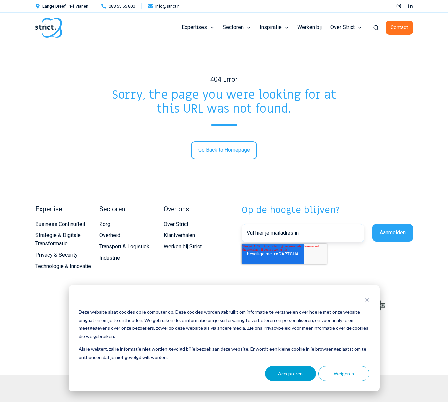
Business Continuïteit (60, 224)
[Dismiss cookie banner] (367, 299)
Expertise (48, 209)
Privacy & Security (56, 255)
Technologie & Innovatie (63, 266)
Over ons (176, 209)
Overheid (109, 235)
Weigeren (344, 373)
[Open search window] (376, 28)
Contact (399, 27)
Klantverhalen (179, 235)
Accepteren (290, 373)
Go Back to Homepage (224, 150)
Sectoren (233, 27)
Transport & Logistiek (124, 246)
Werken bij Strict (183, 246)
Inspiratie (271, 27)
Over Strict (342, 27)
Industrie (109, 258)
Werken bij (309, 27)
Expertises (194, 27)
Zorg (104, 224)
